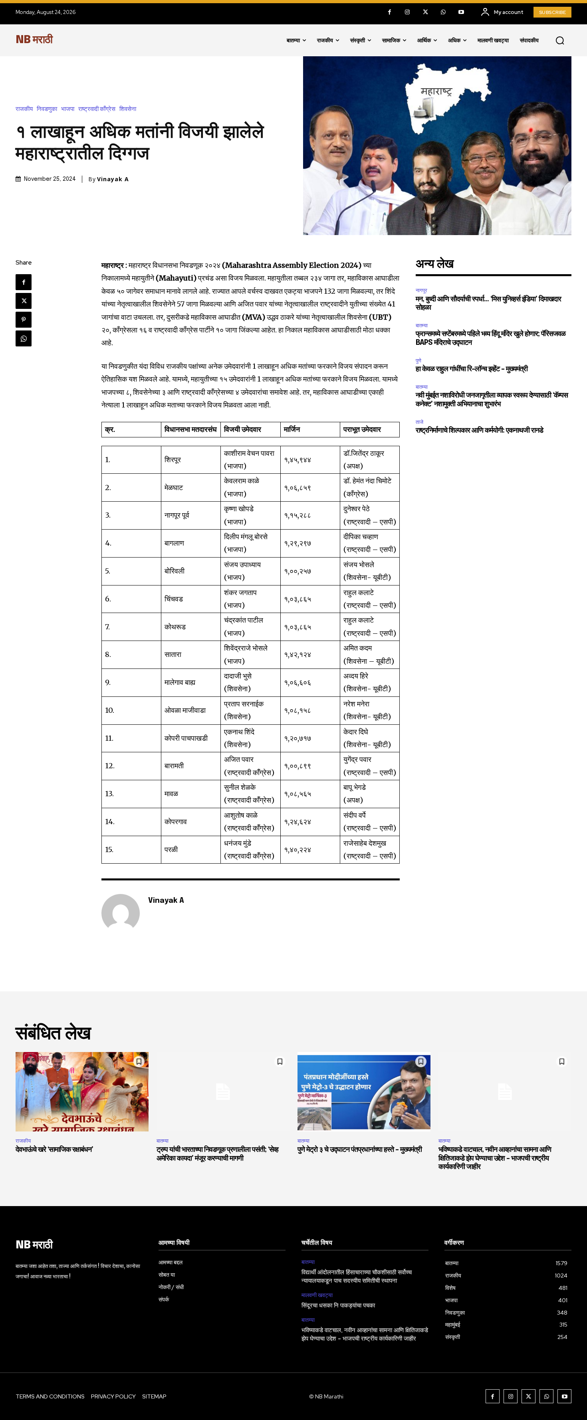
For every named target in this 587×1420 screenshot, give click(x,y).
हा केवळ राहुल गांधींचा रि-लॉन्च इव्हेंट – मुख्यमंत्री (472, 369)
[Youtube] (461, 12)
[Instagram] (407, 12)
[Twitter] (425, 12)
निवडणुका (47, 109)
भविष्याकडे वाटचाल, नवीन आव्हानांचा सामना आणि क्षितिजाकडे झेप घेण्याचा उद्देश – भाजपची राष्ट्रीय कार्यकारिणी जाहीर (494, 1158)
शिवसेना (127, 109)
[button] (559, 40)
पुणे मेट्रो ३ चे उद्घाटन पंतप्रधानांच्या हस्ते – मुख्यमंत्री (359, 1149)
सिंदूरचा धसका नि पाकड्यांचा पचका (338, 1306)
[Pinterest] (24, 320)
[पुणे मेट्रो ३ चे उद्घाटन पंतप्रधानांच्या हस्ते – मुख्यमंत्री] (363, 1092)
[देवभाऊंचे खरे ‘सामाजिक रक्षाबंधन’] (82, 1092)
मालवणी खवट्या (317, 1295)
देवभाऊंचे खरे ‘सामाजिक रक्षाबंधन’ (54, 1149)
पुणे (418, 360)
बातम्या (422, 325)
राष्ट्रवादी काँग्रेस (96, 109)
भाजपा (67, 109)
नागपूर (421, 290)
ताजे (419, 422)
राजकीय (24, 109)
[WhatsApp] (443, 12)
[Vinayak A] (120, 913)
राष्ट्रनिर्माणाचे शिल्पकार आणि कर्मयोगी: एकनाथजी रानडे (479, 430)
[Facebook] (390, 12)
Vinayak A (113, 179)
